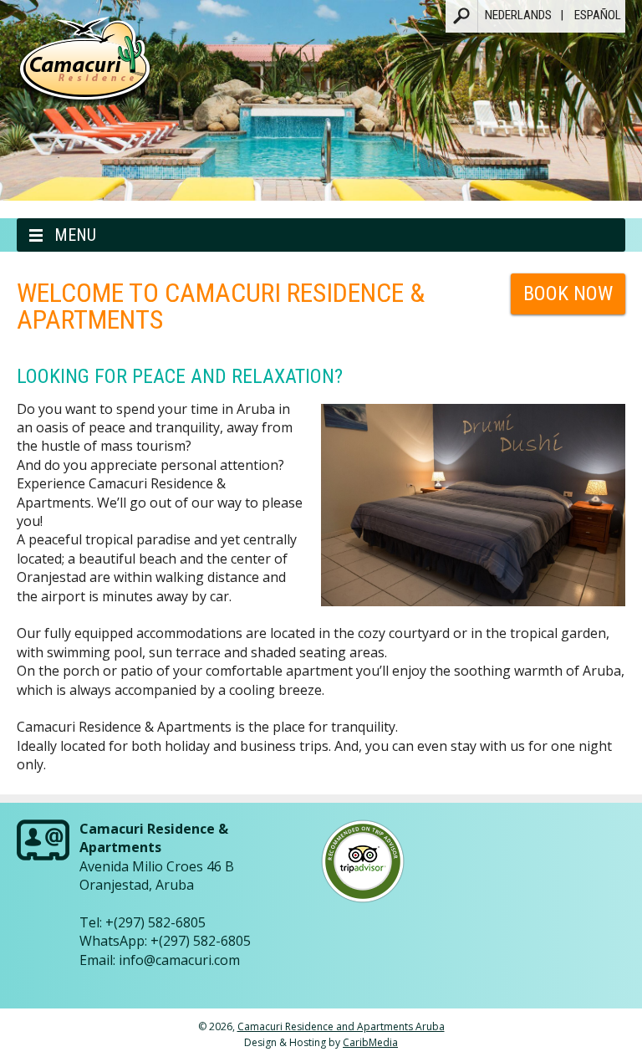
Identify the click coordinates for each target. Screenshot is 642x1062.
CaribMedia (370, 1042)
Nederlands (518, 15)
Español (597, 15)
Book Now (568, 293)
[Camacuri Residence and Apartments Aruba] (85, 68)
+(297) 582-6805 (155, 922)
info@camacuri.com (179, 960)
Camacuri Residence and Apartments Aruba (341, 1026)
